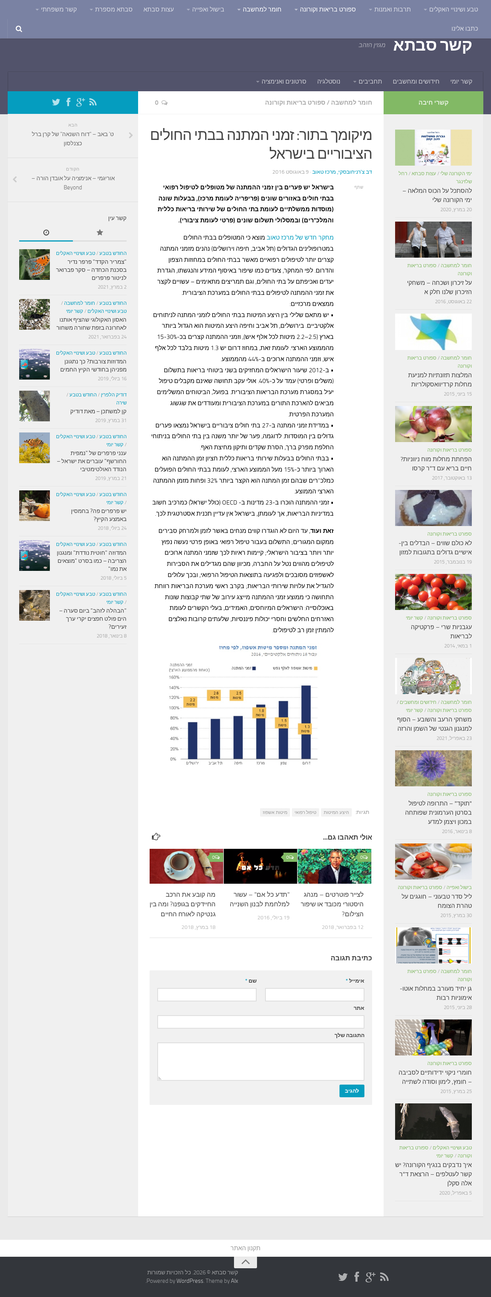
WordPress (189, 1280)
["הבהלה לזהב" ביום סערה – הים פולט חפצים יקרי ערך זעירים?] (34, 605)
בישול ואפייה (208, 9)
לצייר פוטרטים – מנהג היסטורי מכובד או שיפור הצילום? (332, 904)
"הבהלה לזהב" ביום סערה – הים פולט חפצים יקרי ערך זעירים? (93, 618)
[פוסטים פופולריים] (100, 233)
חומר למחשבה (262, 9)
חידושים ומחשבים (416, 81)
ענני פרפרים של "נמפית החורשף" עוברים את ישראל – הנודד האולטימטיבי (92, 461)
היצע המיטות (336, 812)
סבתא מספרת (114, 9)
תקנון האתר (245, 1248)
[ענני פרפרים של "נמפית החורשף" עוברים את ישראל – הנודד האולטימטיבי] (34, 447)
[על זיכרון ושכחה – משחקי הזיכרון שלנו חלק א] (433, 240)
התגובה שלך (349, 1035)
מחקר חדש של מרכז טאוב (300, 237)
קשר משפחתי (59, 9)
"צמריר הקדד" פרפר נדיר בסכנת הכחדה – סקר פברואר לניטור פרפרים (91, 269)
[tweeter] (56, 102)
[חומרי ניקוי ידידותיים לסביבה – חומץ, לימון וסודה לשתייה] (433, 1037)
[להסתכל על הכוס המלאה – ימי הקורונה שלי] (433, 148)
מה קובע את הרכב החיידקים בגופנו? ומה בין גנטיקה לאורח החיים (183, 904)
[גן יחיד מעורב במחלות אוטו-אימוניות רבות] (433, 945)
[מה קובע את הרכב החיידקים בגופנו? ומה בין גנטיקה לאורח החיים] (186, 866)
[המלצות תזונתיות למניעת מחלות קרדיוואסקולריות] (433, 332)
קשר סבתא (432, 45)
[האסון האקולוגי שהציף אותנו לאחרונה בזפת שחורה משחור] (34, 314)
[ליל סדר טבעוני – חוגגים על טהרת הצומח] (433, 861)
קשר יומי (461, 81)
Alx (234, 1280)
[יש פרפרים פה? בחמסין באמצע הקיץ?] (34, 505)
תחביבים (370, 81)
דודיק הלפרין (114, 395)
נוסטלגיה (328, 81)
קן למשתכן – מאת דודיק (98, 411)
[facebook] (68, 102)
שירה (121, 403)
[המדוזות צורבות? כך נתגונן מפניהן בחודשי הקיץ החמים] (34, 364)
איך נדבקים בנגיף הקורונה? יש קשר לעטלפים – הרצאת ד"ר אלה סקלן (433, 1174)
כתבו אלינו (464, 28)
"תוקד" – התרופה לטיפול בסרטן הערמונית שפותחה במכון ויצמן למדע (438, 812)
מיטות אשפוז (275, 812)
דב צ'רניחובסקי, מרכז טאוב (342, 172)
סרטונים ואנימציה (284, 81)
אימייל (355, 981)
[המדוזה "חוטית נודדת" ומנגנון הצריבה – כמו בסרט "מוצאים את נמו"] (34, 555)
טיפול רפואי (305, 812)
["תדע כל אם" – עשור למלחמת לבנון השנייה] (260, 866)
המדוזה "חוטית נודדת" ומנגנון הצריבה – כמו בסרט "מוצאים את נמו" (92, 560)
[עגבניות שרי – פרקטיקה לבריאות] (433, 592)
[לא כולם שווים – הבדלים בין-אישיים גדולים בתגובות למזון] (433, 508)
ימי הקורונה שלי (456, 173)
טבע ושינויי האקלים (453, 9)
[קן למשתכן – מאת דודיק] (34, 406)
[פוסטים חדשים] (46, 233)
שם (251, 981)
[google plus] (80, 102)
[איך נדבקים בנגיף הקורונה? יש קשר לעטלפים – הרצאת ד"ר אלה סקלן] (433, 1121)
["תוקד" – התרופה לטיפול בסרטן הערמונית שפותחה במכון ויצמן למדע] (433, 768)
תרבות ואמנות (392, 9)
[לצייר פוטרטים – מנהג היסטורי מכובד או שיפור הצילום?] (334, 866)
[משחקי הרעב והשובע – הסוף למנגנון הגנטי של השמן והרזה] (433, 676)
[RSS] (92, 102)
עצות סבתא (158, 9)
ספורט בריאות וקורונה (328, 9)
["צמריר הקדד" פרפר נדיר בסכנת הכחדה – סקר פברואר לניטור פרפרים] (34, 264)
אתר (359, 1008)
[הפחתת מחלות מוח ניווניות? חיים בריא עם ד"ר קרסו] (433, 424)
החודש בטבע (113, 253)
